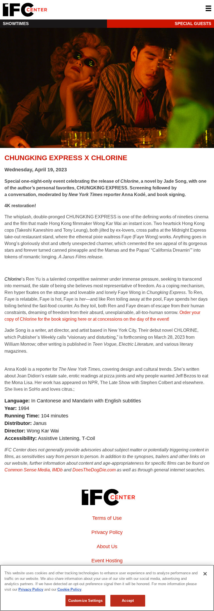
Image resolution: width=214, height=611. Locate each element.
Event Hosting (107, 560)
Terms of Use (107, 518)
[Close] (205, 574)
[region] (107, 588)
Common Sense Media (27, 469)
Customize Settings (85, 600)
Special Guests (193, 23)
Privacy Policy (107, 532)
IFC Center (46, 10)
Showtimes (16, 23)
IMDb (57, 469)
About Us (107, 546)
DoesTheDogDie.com (94, 469)
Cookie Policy (69, 589)
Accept (128, 600)
